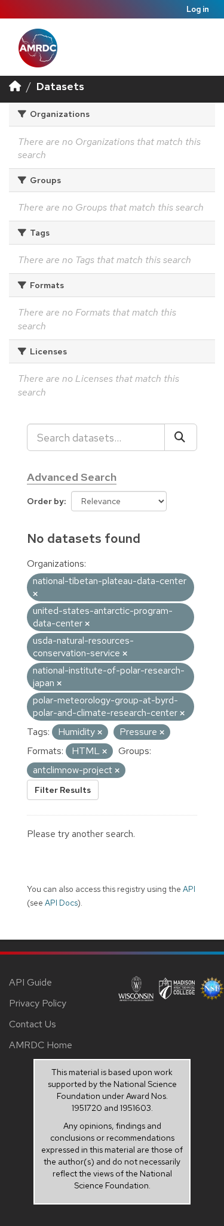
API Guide (30, 982)
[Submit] (180, 437)
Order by (45, 501)
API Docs (61, 902)
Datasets (60, 86)
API (189, 889)
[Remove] (35, 594)
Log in (197, 9)
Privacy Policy (37, 1003)
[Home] (15, 86)
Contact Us (32, 1024)
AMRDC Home (40, 1045)
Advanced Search (71, 477)
